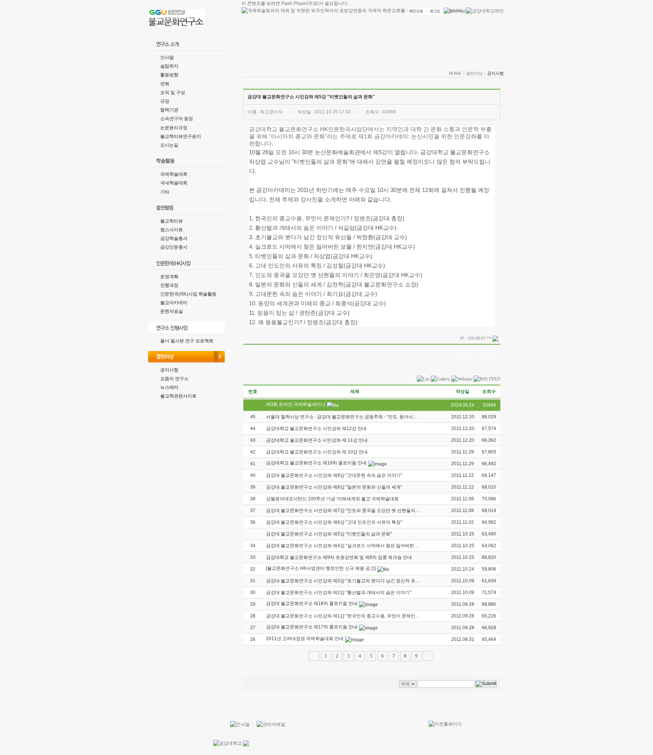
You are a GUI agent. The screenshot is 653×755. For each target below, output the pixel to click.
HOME (455, 73)
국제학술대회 (173, 174)
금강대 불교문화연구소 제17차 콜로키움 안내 (311, 627)
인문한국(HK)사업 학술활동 (188, 294)
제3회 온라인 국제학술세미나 (295, 404)
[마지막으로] (428, 656)
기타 (164, 192)
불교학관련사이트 (178, 396)
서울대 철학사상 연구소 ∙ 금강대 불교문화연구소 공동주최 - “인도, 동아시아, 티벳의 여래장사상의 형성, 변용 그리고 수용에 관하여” (397, 416)
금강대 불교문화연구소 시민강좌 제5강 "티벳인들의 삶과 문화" (329, 534)
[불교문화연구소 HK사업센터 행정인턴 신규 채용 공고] (321, 568)
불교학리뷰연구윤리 (180, 136)
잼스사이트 (171, 229)
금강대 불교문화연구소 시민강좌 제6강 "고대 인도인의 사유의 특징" (334, 522)
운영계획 (169, 276)
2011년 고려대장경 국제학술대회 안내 (305, 638)
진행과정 (169, 285)
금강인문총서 (173, 247)
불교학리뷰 (171, 221)
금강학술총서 (173, 238)
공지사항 (169, 370)
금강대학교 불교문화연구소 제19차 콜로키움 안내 (316, 463)
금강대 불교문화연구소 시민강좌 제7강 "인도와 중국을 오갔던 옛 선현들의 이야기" (349, 510)
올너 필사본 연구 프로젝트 (187, 340)
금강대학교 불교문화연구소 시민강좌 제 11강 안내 (317, 440)
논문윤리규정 (173, 127)
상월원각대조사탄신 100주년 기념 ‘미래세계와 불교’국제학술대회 (332, 498)
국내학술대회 (173, 183)
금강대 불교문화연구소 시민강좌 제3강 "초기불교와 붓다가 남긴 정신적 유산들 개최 (350, 580)
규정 (164, 101)
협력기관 (169, 110)
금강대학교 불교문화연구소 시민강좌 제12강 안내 (316, 428)
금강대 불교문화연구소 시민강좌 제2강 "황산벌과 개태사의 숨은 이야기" (338, 592)
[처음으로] (314, 656)
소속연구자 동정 (176, 118)
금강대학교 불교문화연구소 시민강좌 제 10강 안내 (317, 452)
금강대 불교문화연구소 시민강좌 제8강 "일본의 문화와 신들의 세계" (334, 487)
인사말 (167, 57)
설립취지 (169, 66)
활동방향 (169, 74)
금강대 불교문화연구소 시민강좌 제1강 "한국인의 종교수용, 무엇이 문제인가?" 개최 (350, 616)
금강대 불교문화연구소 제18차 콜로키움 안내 (311, 603)
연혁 (164, 84)
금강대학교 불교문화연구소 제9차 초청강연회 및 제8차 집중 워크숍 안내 (339, 557)
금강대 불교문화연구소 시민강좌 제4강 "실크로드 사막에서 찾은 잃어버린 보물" (346, 545)
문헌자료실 (171, 311)
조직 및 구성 (172, 92)
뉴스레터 (169, 387)
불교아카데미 (173, 302)
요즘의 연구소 (174, 378)
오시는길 (169, 145)
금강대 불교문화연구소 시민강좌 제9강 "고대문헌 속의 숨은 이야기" (334, 475)
